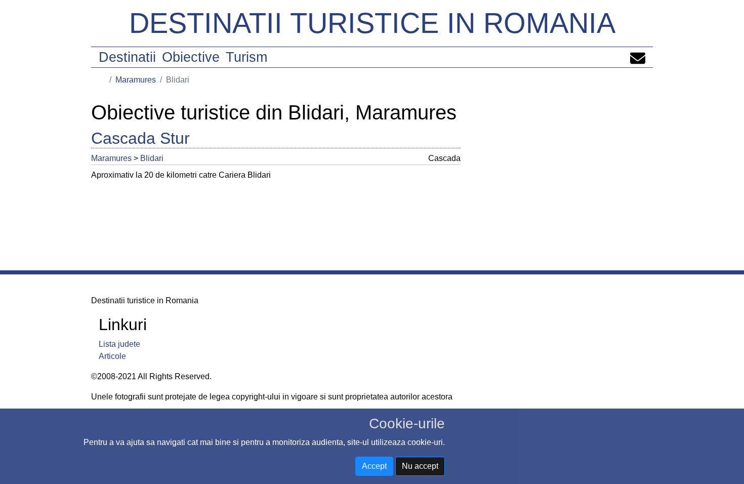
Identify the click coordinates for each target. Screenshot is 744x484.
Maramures (135, 79)
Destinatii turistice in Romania (372, 23)
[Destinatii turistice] (102, 79)
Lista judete (119, 344)
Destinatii (127, 57)
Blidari (151, 158)
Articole (112, 356)
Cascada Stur (140, 138)
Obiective (191, 57)
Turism (246, 57)
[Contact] (637, 57)
